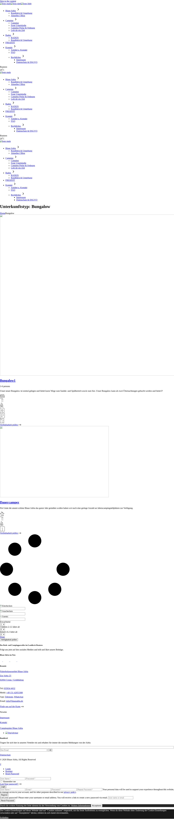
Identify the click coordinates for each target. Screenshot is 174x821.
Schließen (4, 817)
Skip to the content (8, 1)
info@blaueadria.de (14, 701)
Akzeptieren (96, 806)
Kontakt (3, 722)
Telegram (9, 697)
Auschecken (7, 611)
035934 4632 (9, 688)
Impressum (4, 718)
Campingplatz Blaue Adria (11, 728)
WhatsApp (18, 697)
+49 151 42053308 (14, 692)
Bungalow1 (7, 380)
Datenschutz (5, 755)
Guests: (4, 616)
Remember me (9, 781)
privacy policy (70, 792)
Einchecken (7, 606)
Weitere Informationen (80, 805)
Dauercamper (9, 502)
